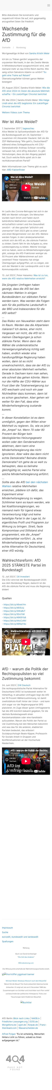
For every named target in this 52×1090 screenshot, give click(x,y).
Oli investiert (23, 576)
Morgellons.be (9, 1024)
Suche (5, 932)
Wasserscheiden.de (28, 1028)
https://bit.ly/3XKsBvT (14, 611)
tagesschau (28, 128)
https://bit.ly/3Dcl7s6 (14, 614)
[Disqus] (26, 816)
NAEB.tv (35, 1018)
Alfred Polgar (8, 1034)
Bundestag (21, 47)
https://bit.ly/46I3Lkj (14, 607)
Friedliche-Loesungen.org (15, 1021)
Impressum (7, 927)
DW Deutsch (24, 685)
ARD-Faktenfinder (16, 169)
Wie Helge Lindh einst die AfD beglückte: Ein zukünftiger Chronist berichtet (25, 103)
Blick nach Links (21, 1018)
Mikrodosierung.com (26, 963)
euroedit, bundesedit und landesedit (20, 936)
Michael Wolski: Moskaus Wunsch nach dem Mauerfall (26, 981)
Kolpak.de (33, 1024)
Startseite (6, 47)
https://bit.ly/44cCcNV (15, 620)
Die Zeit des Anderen (26, 957)
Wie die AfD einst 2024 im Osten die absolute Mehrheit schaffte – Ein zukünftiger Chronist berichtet (26, 90)
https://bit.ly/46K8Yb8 (15, 617)
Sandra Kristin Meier (39, 53)
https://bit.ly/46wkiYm (15, 604)
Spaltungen (7, 941)
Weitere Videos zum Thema (16, 112)
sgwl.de (22, 1024)
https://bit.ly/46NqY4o (15, 623)
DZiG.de (34, 1021)
